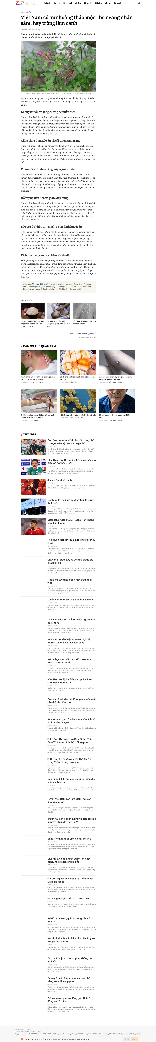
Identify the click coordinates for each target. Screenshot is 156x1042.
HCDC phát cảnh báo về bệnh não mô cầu (78, 415)
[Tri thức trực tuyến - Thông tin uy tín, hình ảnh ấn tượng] (25, 3)
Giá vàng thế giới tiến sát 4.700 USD (68, 898)
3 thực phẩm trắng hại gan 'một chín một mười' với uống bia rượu (32, 323)
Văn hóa (78, 3)
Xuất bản (47, 3)
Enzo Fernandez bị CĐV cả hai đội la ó (69, 838)
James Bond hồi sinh (60, 480)
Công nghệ (88, 3)
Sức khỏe (26, 12)
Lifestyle (108, 3)
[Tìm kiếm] (139, 3)
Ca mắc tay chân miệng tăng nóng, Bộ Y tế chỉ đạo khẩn (58, 323)
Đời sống (98, 3)
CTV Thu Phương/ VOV (84, 334)
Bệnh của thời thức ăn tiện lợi (43, 284)
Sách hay (57, 3)
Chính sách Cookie (79, 1039)
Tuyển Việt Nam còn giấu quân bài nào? (70, 599)
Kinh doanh (67, 3)
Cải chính (117, 3)
